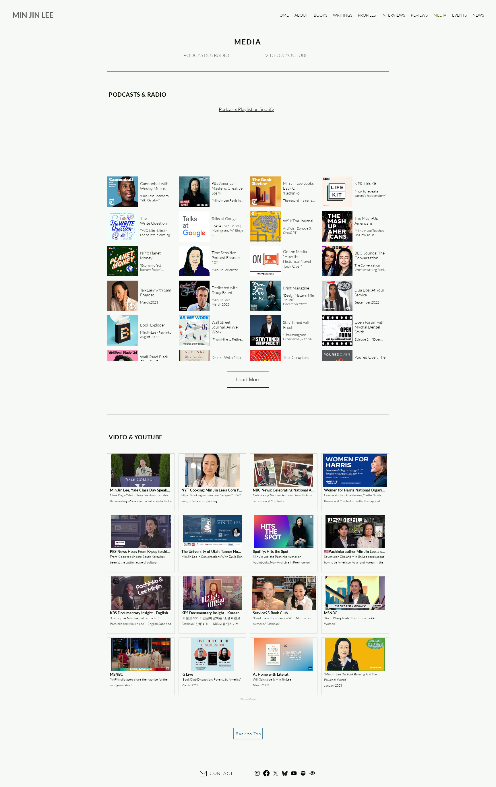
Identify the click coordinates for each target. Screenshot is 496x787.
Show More (248, 699)
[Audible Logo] (312, 773)
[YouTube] (294, 773)
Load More (248, 379)
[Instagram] (257, 773)
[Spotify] (303, 773)
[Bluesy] (285, 773)
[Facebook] (266, 773)
